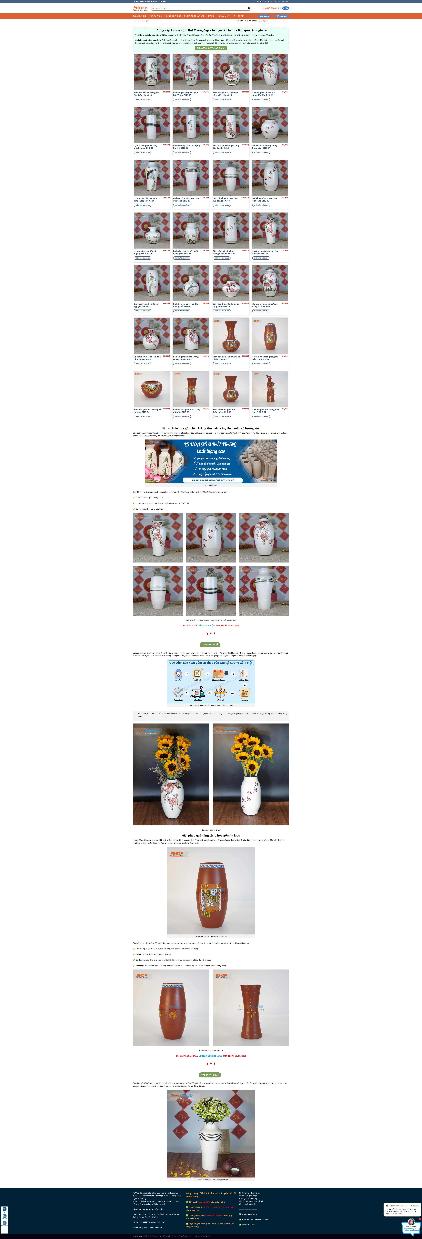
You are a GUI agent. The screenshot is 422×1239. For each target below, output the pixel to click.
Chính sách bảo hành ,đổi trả (251, 1201)
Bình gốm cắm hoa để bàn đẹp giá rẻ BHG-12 (146, 305)
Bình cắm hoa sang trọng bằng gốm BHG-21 (264, 146)
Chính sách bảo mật (247, 1204)
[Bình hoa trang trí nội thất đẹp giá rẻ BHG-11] (191, 283)
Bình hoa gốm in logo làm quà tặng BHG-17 (264, 199)
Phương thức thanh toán (249, 1193)
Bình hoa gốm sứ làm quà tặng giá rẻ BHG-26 (225, 93)
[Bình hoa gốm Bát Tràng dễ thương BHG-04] (152, 389)
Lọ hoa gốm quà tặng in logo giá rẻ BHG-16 (145, 252)
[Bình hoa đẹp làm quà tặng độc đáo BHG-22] (231, 125)
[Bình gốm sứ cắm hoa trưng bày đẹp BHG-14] (231, 231)
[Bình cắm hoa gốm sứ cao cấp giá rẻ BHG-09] (270, 283)
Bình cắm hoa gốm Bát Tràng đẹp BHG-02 (224, 410)
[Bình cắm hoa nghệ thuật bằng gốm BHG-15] (191, 231)
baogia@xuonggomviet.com (279, 1)
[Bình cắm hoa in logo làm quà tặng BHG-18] (231, 178)
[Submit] (249, 8)
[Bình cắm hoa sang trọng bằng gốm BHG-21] (270, 125)
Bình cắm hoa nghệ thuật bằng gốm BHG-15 (185, 252)
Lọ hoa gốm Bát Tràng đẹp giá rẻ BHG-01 (265, 410)
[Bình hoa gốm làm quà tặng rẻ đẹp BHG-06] (231, 336)
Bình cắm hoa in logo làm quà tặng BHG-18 (225, 199)
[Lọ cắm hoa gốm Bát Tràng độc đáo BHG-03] (191, 389)
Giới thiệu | (260, 1)
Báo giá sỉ (4, 1212)
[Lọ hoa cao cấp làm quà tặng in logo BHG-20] (152, 178)
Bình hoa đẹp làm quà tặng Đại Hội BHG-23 (186, 146)
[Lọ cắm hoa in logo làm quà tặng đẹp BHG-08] (152, 336)
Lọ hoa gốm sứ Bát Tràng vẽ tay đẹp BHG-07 (186, 358)
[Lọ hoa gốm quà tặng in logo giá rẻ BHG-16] (152, 231)
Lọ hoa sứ (238, 16)
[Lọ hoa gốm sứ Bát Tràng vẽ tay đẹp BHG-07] (191, 336)
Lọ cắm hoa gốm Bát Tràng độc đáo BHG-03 (186, 410)
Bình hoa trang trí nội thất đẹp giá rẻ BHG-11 (186, 305)
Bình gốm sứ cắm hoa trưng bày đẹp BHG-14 (224, 252)
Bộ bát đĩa (156, 16)
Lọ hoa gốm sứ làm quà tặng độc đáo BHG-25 (263, 93)
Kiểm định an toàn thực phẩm (255, 1219)
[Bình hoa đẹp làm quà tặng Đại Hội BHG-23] (191, 125)
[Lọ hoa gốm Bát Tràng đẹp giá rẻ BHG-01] (270, 389)
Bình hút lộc (173, 16)
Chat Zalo (4, 1218)
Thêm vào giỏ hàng (142, 99)
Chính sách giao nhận (248, 1196)
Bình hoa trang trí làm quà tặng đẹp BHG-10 (226, 305)
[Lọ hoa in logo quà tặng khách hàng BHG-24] (152, 125)
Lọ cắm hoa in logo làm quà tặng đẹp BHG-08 (147, 358)
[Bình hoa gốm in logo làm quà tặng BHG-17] (270, 178)
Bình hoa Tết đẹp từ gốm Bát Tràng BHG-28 (146, 93)
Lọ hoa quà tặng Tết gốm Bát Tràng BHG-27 (185, 93)
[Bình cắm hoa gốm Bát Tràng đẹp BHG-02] (231, 389)
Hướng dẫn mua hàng (248, 1198)
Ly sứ (211, 16)
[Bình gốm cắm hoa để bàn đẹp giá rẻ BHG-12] (152, 283)
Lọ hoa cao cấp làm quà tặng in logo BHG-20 (145, 199)
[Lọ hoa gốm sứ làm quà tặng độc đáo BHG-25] (270, 72)
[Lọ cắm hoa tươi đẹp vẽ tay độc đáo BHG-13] (270, 231)
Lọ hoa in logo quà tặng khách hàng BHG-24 (145, 146)
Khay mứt (224, 16)
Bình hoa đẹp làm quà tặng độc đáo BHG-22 (226, 146)
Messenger (4, 1225)
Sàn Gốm (252, 1224)
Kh (249, 1214)
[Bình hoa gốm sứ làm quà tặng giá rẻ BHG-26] (231, 72)
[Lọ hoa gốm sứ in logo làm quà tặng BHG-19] (191, 178)
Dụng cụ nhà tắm (194, 16)
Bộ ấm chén (139, 16)
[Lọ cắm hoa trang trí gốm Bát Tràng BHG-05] (270, 336)
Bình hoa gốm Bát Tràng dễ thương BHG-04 (147, 410)
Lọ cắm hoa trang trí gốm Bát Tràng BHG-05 (265, 358)
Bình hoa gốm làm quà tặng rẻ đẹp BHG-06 (226, 358)
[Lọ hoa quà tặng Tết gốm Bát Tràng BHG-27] (191, 72)
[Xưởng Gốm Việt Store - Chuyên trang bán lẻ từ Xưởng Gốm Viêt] (140, 8)
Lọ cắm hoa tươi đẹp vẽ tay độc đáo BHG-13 (266, 252)
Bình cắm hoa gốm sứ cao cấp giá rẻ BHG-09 (265, 305)
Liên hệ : (267, 1)
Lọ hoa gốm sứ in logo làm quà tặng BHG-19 (186, 199)
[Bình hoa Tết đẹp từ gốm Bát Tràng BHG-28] (152, 72)
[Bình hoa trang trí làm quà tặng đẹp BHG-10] (231, 283)
